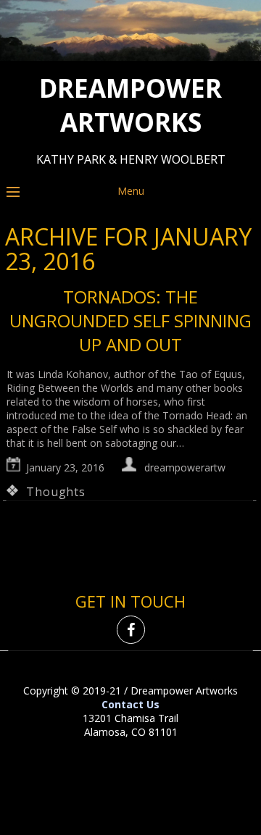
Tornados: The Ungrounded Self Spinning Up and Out (130, 320)
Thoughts (55, 492)
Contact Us (131, 704)
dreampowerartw (184, 467)
